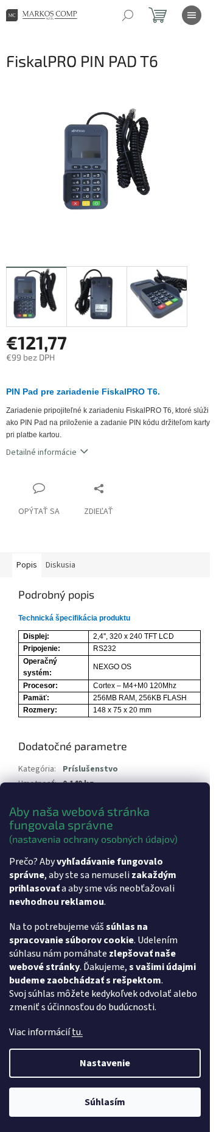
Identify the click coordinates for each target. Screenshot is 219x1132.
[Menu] (191, 15)
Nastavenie (105, 1063)
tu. (77, 1032)
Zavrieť (124, 488)
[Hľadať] (128, 15)
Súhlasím (105, 1102)
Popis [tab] (26, 565)
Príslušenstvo (90, 769)
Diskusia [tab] (60, 565)
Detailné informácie (41, 452)
